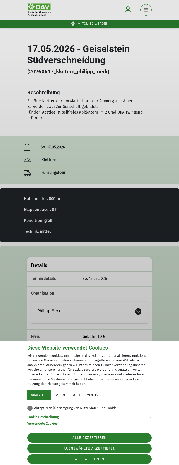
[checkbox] (89, 408)
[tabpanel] (89, 415)
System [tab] (59, 395)
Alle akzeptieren (89, 438)
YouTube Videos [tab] (85, 395)
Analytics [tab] (38, 395)
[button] (89, 417)
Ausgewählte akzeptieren (90, 448)
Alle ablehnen (89, 459)
